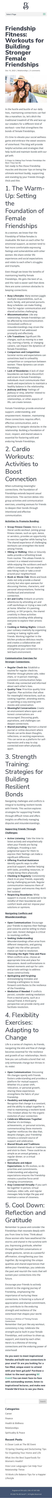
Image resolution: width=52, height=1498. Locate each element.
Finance (9, 1418)
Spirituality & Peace (15, 1432)
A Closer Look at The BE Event (20, 1444)
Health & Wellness (14, 1423)
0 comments (35, 70)
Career (8, 1413)
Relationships (23, 70)
